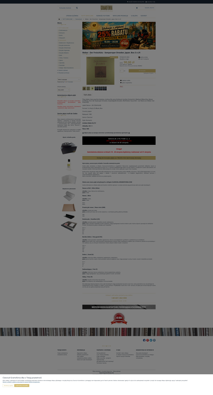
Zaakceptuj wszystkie (22, 385)
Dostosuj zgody (8, 385)
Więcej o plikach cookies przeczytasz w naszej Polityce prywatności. (21, 382)
